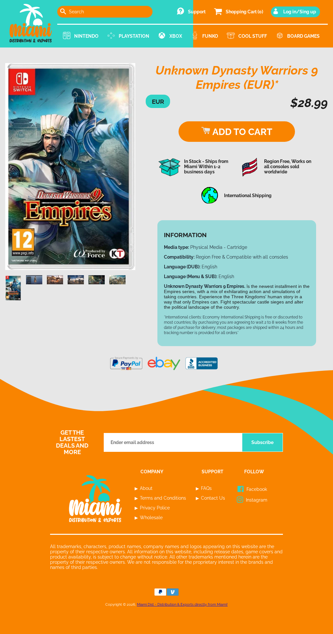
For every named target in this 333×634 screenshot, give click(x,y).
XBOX (175, 36)
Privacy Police (155, 507)
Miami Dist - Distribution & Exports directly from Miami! (182, 604)
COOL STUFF (252, 36)
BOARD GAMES (303, 36)
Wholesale (151, 517)
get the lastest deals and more (72, 442)
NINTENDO (86, 36)
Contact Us (213, 498)
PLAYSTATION (134, 36)
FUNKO (210, 36)
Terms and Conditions (163, 498)
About (146, 488)
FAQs (206, 488)
